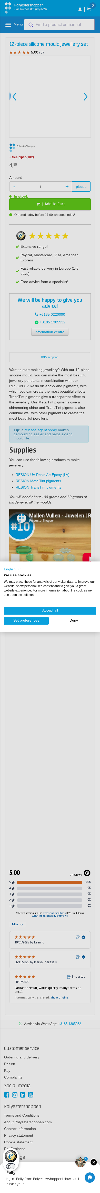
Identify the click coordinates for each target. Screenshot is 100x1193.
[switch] (10, 1166)
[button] (12, 569)
